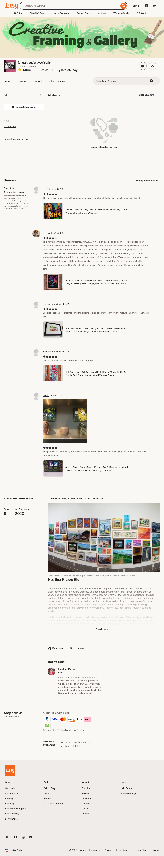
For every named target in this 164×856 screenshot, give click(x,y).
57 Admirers (10, 126)
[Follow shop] (152, 66)
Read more (102, 629)
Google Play (40, 830)
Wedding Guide (121, 13)
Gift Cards (142, 13)
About (38, 81)
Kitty (45, 233)
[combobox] (70, 6)
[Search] (123, 6)
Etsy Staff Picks (37, 13)
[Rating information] (20, 70)
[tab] (24, 94)
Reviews (22, 81)
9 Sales (7, 121)
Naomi (46, 395)
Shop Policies (57, 81)
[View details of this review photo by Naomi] (65, 421)
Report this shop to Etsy (16, 139)
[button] (143, 66)
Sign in (136, 5)
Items (7, 81)
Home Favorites (61, 13)
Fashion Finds (83, 13)
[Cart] (154, 6)
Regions (155, 850)
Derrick (46, 189)
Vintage (102, 13)
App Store (16, 830)
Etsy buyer (48, 304)
